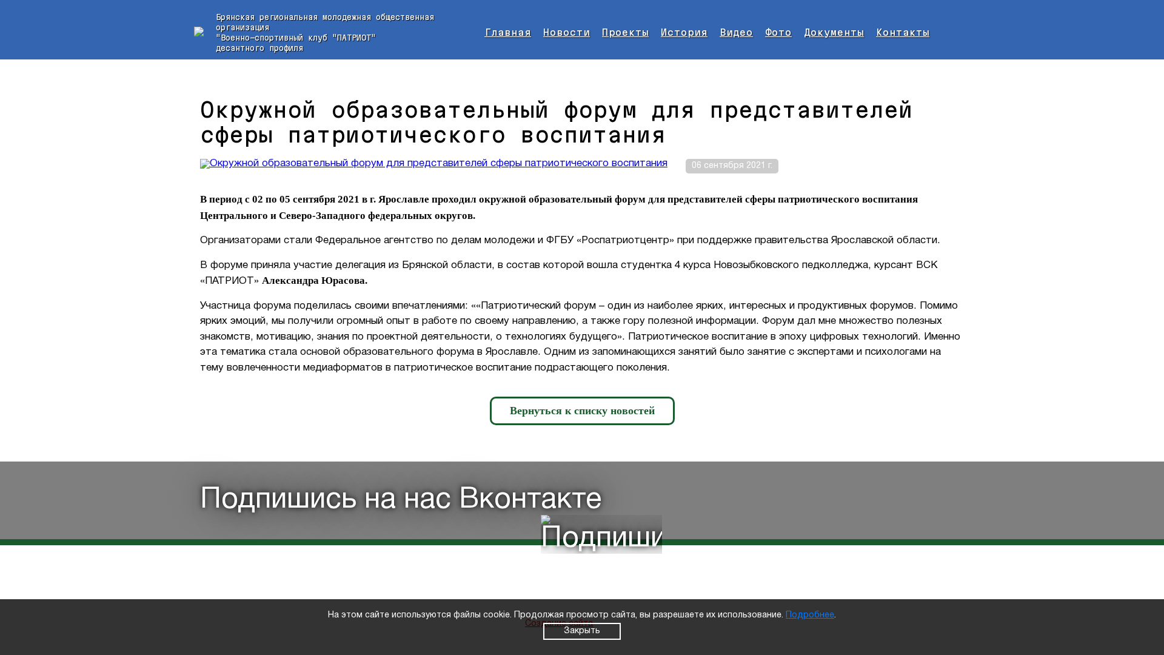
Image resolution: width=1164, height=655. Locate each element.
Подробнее (810, 615)
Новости (566, 32)
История (684, 32)
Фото (778, 32)
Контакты (902, 32)
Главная (507, 32)
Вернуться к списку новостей (582, 411)
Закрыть (582, 631)
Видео (736, 32)
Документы (834, 32)
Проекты (625, 32)
